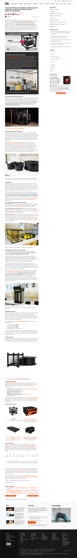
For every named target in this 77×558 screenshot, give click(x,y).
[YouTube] (70, 550)
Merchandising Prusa (10, 540)
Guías (52, 62)
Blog (63, 536)
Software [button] (41, 3)
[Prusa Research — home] (6, 3)
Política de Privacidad (31, 525)
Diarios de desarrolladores (55, 58)
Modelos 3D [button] (47, 3)
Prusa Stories (53, 66)
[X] (68, 550)
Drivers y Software (55, 539)
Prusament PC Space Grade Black (12, 56)
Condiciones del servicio (39, 525)
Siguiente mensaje (33, 495)
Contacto (64, 540)
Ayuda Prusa (44, 535)
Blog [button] (65, 3)
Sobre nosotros (65, 535)
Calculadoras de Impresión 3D (45, 539)
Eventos (32, 539)
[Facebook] (64, 550)
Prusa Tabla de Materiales (56, 15)
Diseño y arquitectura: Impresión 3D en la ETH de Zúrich (61, 46)
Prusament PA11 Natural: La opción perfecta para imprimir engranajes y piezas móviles (22, 492)
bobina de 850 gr (15, 378)
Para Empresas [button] (35, 3)
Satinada (22, 394)
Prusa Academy (44, 536)
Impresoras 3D (9, 535)
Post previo (10, 495)
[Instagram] (66, 550)
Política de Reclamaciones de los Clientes (46, 550)
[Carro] (71, 1)
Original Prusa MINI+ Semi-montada (58, 24)
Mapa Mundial (33, 535)
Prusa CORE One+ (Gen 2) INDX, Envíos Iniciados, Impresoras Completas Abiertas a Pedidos (59, 37)
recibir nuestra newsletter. (38, 520)
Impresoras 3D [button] (14, 3)
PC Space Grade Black (28, 20)
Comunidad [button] (52, 3)
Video (52, 71)
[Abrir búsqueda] (56, 1)
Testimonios (53, 69)
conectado (15, 499)
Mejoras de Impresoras (10, 536)
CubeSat (19, 145)
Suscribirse (31, 522)
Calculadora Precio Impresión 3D (57, 13)
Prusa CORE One (8, 128)
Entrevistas (52, 60)
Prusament (53, 26)
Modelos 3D (23, 535)
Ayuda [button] (57, 3)
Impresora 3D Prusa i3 (55, 20)
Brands (22, 541)
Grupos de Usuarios (34, 538)
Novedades (52, 64)
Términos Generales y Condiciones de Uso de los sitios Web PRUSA (44, 549)
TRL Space (14, 57)
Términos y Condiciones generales (26, 549)
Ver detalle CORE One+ (61, 93)
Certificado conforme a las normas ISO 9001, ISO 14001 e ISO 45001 (66, 543)
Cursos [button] (61, 3)
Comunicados (53, 51)
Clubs (22, 538)
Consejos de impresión (55, 56)
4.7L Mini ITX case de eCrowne (30, 419)
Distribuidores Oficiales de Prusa (65, 539)
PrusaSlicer (54, 535)
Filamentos (8, 538)
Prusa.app (54, 536)
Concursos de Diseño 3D (25, 540)
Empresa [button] (69, 3)
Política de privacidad (24, 550)
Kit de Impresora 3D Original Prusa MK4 (58, 22)
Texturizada (27, 394)
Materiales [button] (21, 3)
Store (22, 536)
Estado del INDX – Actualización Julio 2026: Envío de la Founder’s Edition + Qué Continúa (60, 44)
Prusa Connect (54, 538)
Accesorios (8, 539)
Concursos (52, 53)
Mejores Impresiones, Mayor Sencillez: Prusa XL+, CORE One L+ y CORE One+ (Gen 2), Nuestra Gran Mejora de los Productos (60, 33)
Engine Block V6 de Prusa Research (30, 437)
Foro (32, 536)
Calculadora (53, 11)
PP (29, 394)
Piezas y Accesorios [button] (27, 3)
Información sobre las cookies (34, 550)
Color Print (53, 17)
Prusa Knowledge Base (55, 9)
